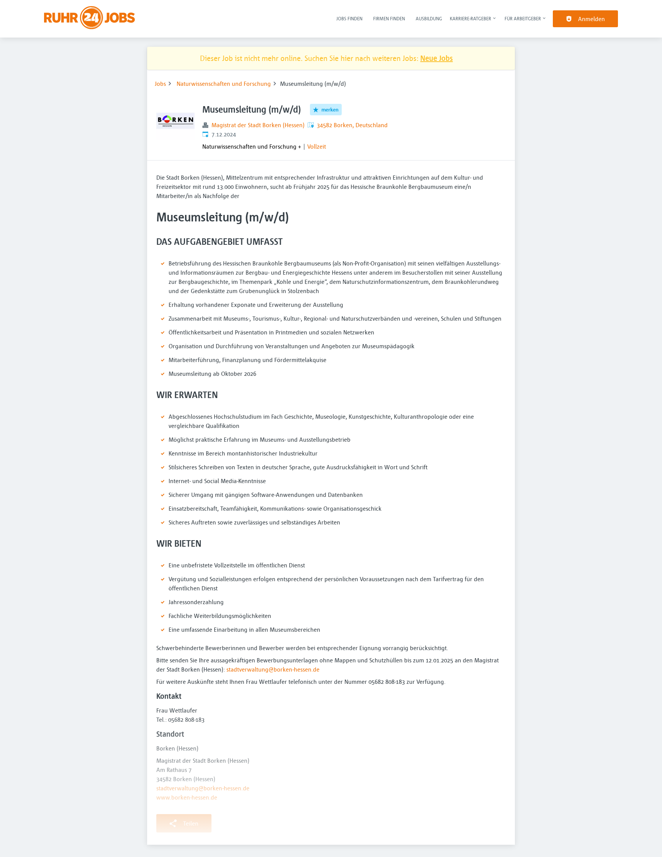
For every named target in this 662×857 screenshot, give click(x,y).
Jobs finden (349, 18)
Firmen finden (389, 18)
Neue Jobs (436, 58)
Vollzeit (316, 146)
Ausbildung (429, 18)
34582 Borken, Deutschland (352, 125)
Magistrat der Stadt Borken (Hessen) (258, 125)
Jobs (160, 83)
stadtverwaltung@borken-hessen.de (273, 669)
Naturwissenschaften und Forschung (224, 83)
